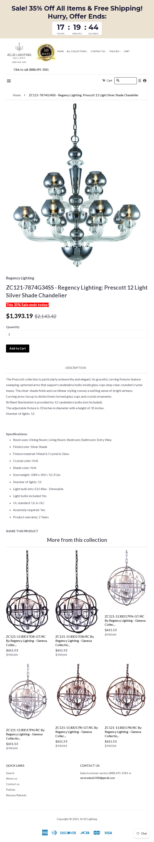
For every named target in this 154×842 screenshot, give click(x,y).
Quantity (13, 327)
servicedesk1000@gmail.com (97, 777)
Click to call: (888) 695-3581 (31, 69)
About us (11, 778)
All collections (76, 51)
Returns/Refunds (16, 795)
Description (75, 367)
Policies (114, 51)
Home (60, 51)
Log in (139, 80)
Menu (9, 80)
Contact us (98, 51)
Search (10, 773)
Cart (127, 51)
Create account (145, 80)
